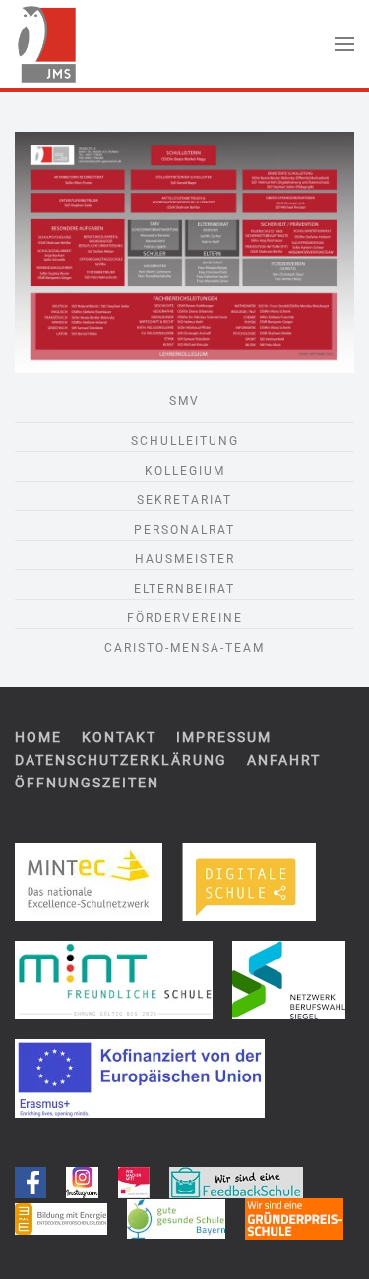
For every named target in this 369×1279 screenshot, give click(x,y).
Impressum (224, 737)
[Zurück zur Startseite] (46, 44)
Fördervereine (185, 618)
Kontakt (119, 737)
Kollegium (185, 471)
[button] (344, 44)
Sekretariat (184, 500)
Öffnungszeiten (87, 782)
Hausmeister (185, 559)
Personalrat (184, 530)
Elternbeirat (184, 589)
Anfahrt (284, 760)
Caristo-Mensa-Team (184, 648)
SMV (184, 401)
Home (38, 737)
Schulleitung (185, 441)
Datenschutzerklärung (121, 760)
